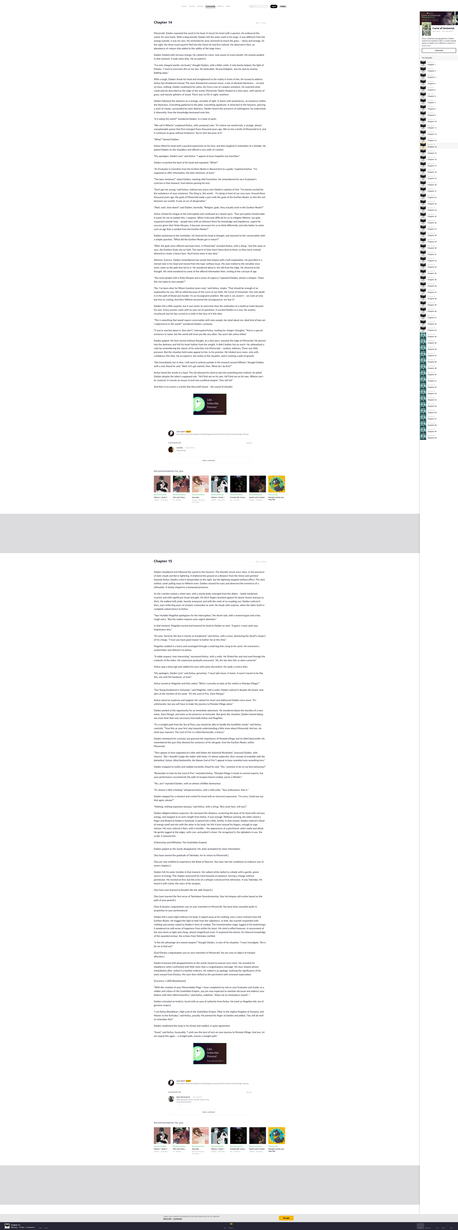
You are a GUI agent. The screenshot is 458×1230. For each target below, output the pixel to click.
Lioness (180, 448)
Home (184, 6)
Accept (286, 1218)
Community (210, 6)
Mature (221, 6)
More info (167, 1219)
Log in (274, 6)
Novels (200, 6)
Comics (192, 6)
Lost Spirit (181, 432)
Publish (283, 6)
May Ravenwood (183, 1097)
